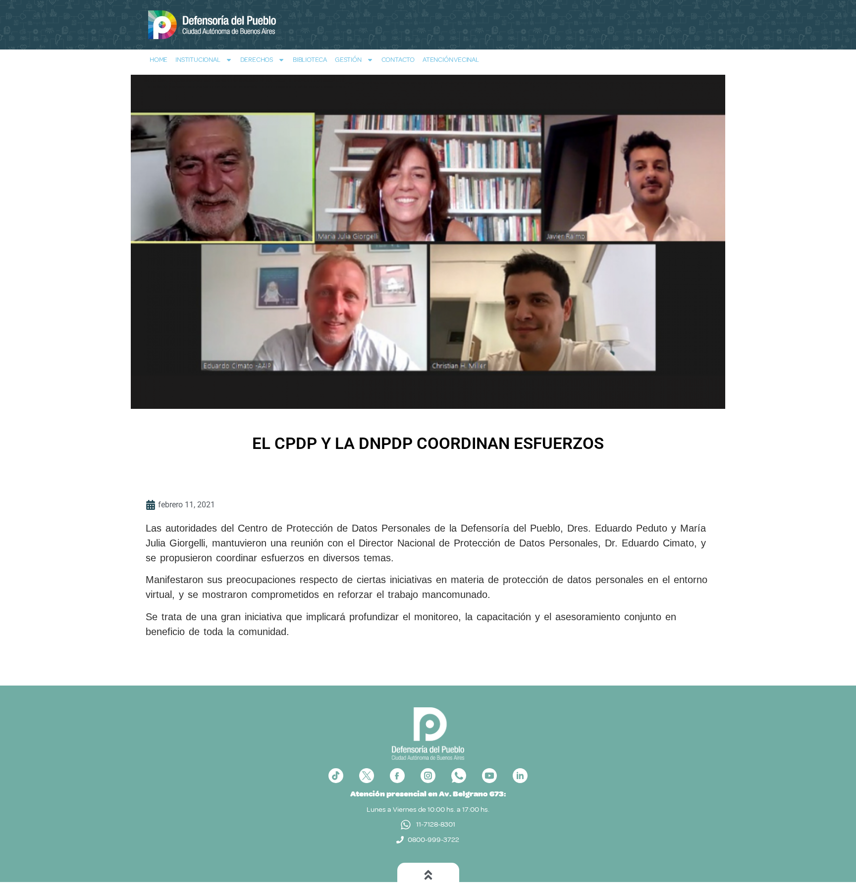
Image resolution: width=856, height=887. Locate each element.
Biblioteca (310, 59)
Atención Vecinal (451, 59)
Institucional (197, 59)
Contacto (398, 59)
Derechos (256, 59)
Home (158, 59)
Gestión (348, 59)
